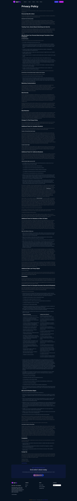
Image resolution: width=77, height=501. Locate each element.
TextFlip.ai (15, 494)
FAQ (26, 486)
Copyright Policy (41, 488)
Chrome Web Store (45, 499)
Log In (56, 1)
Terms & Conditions (42, 486)
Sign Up (61, 1)
